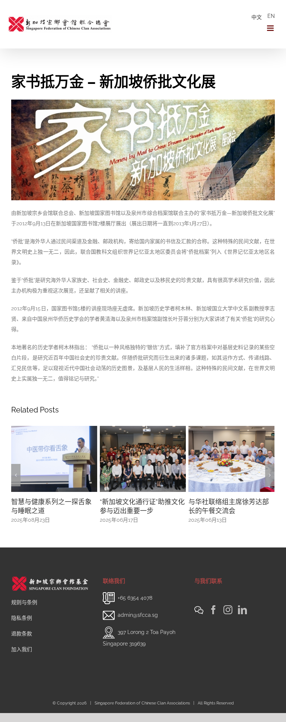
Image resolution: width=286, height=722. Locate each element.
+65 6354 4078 (135, 598)
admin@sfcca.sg (138, 615)
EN (271, 16)
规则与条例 (24, 602)
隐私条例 (21, 618)
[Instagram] (227, 609)
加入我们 (21, 649)
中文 (256, 17)
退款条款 (21, 634)
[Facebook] (213, 609)
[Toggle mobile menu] (271, 28)
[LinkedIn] (242, 609)
